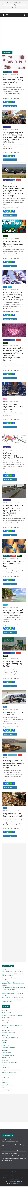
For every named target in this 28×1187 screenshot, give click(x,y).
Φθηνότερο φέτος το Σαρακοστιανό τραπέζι (13, 814)
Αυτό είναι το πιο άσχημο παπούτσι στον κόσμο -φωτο (13, 406)
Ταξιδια (3, 1080)
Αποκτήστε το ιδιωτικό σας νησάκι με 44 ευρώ (13, 611)
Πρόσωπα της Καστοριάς (8, 1072)
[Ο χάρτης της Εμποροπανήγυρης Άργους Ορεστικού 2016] (14, 438)
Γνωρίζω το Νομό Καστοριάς (9, 1037)
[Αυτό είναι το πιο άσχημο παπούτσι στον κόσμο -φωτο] (14, 389)
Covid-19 (5, 71)
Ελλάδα (10, 71)
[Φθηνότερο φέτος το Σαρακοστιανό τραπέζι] (14, 799)
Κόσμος (10, 286)
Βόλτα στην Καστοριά (7, 1032)
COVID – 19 (4, 1017)
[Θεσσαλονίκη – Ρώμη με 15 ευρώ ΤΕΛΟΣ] (14, 697)
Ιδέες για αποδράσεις (12, 755)
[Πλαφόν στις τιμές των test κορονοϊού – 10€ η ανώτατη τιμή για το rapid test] (14, 62)
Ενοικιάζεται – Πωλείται (8, 1047)
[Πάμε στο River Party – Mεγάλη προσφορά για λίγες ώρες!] (14, 226)
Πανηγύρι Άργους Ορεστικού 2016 (10, 1070)
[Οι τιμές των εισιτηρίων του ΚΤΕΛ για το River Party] (14, 546)
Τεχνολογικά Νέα (6, 1085)
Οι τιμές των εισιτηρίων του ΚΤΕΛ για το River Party (13, 563)
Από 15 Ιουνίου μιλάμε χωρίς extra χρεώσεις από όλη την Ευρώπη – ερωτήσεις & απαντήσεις (13, 296)
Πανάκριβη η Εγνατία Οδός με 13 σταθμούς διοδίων (12, 663)
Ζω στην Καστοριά (6, 1052)
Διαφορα (4, 1042)
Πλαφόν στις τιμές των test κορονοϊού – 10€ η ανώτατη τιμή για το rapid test (13, 81)
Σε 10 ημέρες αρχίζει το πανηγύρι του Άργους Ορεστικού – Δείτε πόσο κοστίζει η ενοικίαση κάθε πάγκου (13, 137)
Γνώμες (3, 1035)
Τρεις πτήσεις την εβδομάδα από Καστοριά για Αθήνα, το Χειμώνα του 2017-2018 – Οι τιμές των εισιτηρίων (13, 191)
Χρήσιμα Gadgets (6, 1090)
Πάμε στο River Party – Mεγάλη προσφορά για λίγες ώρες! (13, 243)
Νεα (3, 1065)
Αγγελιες (4, 1022)
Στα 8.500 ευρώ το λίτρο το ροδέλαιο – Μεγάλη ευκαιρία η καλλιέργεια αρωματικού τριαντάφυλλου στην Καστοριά (13, 354)
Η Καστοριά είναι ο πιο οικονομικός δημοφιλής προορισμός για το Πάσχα (13, 764)
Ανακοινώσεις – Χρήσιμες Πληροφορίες (11, 1025)
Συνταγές (4, 1077)
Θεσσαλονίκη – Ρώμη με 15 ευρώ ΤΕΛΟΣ (13, 713)
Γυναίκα (5, 398)
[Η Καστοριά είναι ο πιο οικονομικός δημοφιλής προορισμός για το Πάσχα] (14, 745)
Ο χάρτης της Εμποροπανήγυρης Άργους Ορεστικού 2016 (13, 455)
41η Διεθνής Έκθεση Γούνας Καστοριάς (11, 1015)
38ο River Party (7, 555)
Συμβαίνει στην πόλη (7, 1075)
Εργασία (4, 1050)
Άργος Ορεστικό (7, 126)
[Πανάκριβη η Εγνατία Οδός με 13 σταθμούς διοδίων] (14, 644)
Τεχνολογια (4, 1082)
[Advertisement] (14, 36)
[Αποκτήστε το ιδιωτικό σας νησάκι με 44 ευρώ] (14, 595)
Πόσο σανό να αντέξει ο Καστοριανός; (11, 978)
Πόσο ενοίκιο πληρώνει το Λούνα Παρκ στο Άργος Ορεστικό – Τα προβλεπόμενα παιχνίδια (13, 510)
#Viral (3, 1010)
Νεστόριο (6, 235)
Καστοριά (15, 71)
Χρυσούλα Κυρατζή (15, 74)
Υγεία (3, 1087)
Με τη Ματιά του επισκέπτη (9, 1062)
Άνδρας (3, 1027)
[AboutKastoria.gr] (3, 15)
